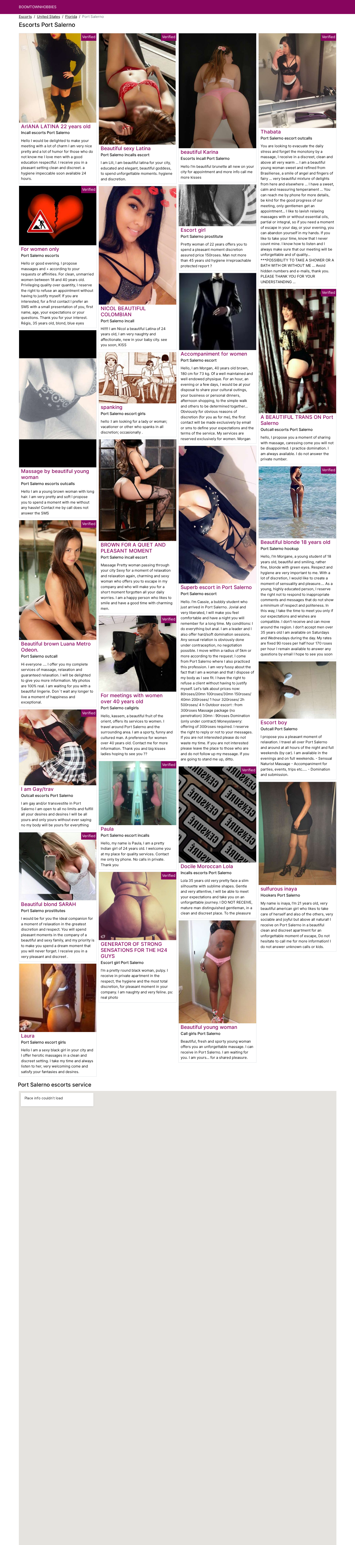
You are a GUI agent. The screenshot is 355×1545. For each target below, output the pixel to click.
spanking (111, 407)
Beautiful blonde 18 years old (295, 542)
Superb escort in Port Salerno (216, 587)
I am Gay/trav (37, 789)
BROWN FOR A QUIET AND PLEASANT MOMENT (133, 548)
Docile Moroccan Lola (207, 866)
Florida (71, 16)
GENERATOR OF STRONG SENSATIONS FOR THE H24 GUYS (134, 950)
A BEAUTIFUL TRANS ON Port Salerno (297, 420)
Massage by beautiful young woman (55, 474)
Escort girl (193, 230)
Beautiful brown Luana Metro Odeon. (56, 647)
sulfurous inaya (279, 889)
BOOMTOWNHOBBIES (38, 7)
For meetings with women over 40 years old (132, 698)
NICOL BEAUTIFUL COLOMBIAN (123, 311)
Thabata (271, 132)
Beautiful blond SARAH (48, 904)
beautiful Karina (199, 152)
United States (48, 16)
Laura (28, 1036)
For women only (40, 249)
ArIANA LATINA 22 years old (56, 126)
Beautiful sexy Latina (126, 148)
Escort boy (274, 722)
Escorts (25, 16)
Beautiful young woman (209, 1027)
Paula (107, 829)
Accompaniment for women (214, 354)
